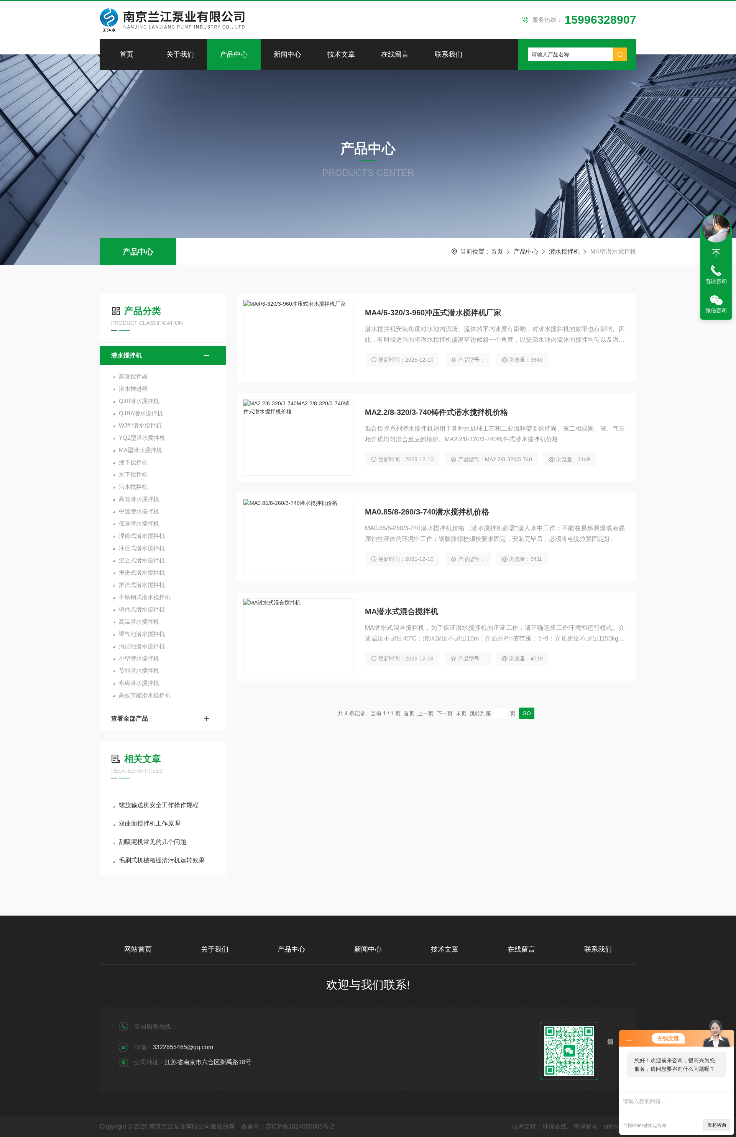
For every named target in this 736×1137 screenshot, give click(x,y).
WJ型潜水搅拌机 (140, 425)
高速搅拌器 (133, 376)
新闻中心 (287, 54)
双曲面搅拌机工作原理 (149, 823)
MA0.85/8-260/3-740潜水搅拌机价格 (427, 512)
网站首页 (138, 949)
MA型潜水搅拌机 (140, 450)
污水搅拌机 (133, 486)
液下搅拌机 (133, 462)
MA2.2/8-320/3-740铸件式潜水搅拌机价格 (436, 412)
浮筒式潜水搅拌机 (142, 535)
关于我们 (180, 54)
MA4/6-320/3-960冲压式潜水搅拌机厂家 (433, 312)
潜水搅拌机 (564, 251)
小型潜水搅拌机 (139, 658)
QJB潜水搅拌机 (139, 401)
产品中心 (234, 54)
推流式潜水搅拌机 (142, 585)
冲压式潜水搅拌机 (142, 548)
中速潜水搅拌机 (139, 511)
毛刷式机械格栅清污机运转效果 (162, 860)
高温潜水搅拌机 (139, 621)
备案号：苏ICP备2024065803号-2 (287, 1126)
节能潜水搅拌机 (139, 670)
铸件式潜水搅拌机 (142, 609)
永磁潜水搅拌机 (139, 683)
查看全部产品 (129, 718)
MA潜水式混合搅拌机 (401, 611)
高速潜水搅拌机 (139, 499)
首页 (126, 54)
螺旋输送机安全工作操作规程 (159, 805)
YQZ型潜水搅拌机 (142, 437)
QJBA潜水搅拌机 (141, 413)
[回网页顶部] (716, 253)
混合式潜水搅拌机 (142, 560)
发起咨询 (717, 1125)
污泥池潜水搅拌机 (142, 646)
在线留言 (395, 54)
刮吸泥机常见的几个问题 (152, 842)
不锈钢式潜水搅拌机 (145, 597)
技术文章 (341, 54)
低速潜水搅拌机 (139, 523)
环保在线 (554, 1126)
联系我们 (448, 54)
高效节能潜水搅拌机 (145, 695)
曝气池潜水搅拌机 (142, 634)
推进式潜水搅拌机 (142, 572)
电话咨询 (716, 281)
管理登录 (585, 1126)
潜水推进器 (133, 388)
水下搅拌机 (133, 474)
